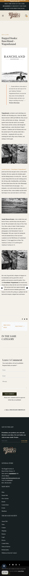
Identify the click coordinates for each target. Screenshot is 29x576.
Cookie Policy (5, 543)
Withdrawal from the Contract (9, 553)
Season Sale (5, 495)
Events (3, 508)
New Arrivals (5, 498)
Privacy (3, 540)
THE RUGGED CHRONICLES (14, 23)
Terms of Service (6, 546)
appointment (12, 473)
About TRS (5, 521)
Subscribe (24, 440)
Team (3, 524)
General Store (5, 505)
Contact (4, 527)
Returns (4, 534)
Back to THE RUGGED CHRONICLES (15, 410)
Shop (3, 492)
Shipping (4, 530)
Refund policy (5, 549)
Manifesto (4, 511)
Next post (19, 326)
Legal (3, 537)
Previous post (7, 326)
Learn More (21, 571)
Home (3, 23)
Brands (3, 501)
